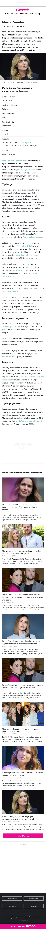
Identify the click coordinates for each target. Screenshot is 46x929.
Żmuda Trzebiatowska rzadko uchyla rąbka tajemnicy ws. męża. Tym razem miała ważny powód (20, 507)
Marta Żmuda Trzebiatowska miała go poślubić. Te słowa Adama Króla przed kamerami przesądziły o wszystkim (22, 597)
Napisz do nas (12, 898)
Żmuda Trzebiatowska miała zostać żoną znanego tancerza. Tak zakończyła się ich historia (22, 686)
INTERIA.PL (28, 918)
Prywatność (13, 918)
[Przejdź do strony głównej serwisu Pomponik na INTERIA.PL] (23, 10)
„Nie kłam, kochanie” (25, 170)
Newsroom (12, 906)
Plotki (7, 14)
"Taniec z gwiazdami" (27, 142)
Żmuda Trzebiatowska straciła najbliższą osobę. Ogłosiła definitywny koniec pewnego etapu (21, 642)
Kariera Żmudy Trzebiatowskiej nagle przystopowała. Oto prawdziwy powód (18, 817)
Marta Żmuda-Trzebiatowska (14, 160)
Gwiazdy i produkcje (19, 14)
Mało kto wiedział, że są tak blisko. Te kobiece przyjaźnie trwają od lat (21, 730)
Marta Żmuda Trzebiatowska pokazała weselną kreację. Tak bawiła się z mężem (21, 552)
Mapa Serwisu (33, 898)
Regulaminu (30, 916)
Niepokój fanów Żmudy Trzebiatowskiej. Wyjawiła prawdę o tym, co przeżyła (22, 774)
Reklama (33, 906)
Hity (31, 14)
